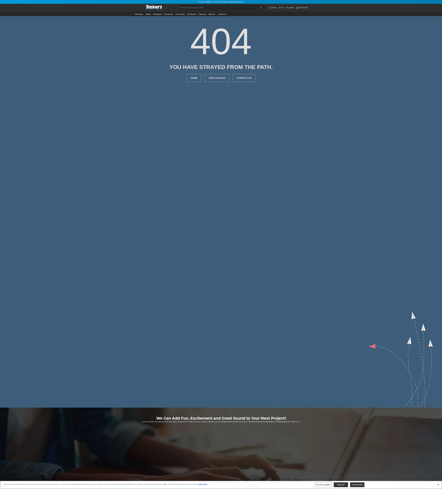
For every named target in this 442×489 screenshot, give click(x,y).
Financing (202, 14)
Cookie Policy (202, 484)
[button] (269, 7)
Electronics (139, 14)
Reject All (340, 485)
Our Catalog (217, 78)
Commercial (168, 14)
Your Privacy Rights (323, 485)
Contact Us (222, 14)
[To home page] (154, 7)
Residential (157, 14)
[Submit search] (261, 8)
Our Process (180, 14)
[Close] (438, 484)
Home (193, 78)
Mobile (148, 14)
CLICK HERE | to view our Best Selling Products (221, 2)
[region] (221, 485)
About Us (211, 14)
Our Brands (191, 14)
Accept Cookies (357, 485)
